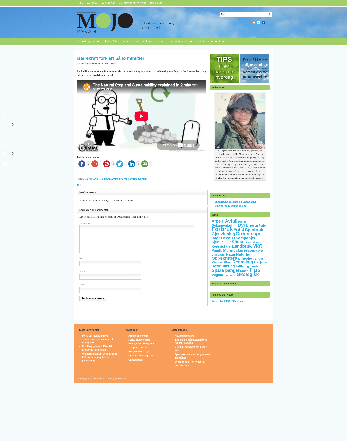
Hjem (80, 3)
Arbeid (218, 221)
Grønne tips (248, 233)
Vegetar (218, 275)
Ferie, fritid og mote (117, 41)
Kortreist (218, 246)
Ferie (262, 225)
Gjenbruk (254, 229)
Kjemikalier (221, 242)
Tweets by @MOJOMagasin (227, 301)
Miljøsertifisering (253, 251)
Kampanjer (245, 238)
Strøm (244, 270)
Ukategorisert (136, 359)
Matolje (217, 250)
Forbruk (132, 179)
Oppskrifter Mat (140, 347)
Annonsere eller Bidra (132, 3)
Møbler (221, 255)
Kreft (228, 246)
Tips (255, 270)
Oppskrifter (223, 258)
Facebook (263, 22)
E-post (82, 271)
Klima (237, 241)
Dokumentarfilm (109, 179)
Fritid (238, 229)
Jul (233, 238)
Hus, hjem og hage (180, 41)
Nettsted (83, 284)
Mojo (137, 22)
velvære (230, 275)
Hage (216, 238)
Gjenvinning (223, 234)
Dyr (241, 225)
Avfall (231, 221)
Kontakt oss (108, 3)
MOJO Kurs (156, 3)
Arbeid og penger (89, 41)
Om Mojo (92, 3)
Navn (82, 258)
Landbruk (242, 246)
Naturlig (243, 254)
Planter (217, 262)
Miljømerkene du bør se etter (231, 205)
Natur (230, 254)
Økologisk (248, 274)
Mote (214, 255)
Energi (123, 179)
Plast (228, 262)
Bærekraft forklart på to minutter (110, 58)
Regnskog (242, 261)
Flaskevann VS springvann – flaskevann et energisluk (97, 339)
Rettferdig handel (247, 266)
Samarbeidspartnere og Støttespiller (235, 201)
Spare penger (226, 270)
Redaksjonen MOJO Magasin (98, 63)
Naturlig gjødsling (184, 335)
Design (242, 221)
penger (258, 258)
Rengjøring (261, 262)
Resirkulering (223, 266)
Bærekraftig (91, 179)
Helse (226, 238)
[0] (5, 115)
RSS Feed (253, 22)
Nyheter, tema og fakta (211, 41)
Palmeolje (243, 258)
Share (268, 22)
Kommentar (85, 223)
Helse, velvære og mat (148, 41)
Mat (257, 245)
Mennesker (233, 250)
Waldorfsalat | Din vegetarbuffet (100, 353)
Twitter (258, 22)
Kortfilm (142, 179)
